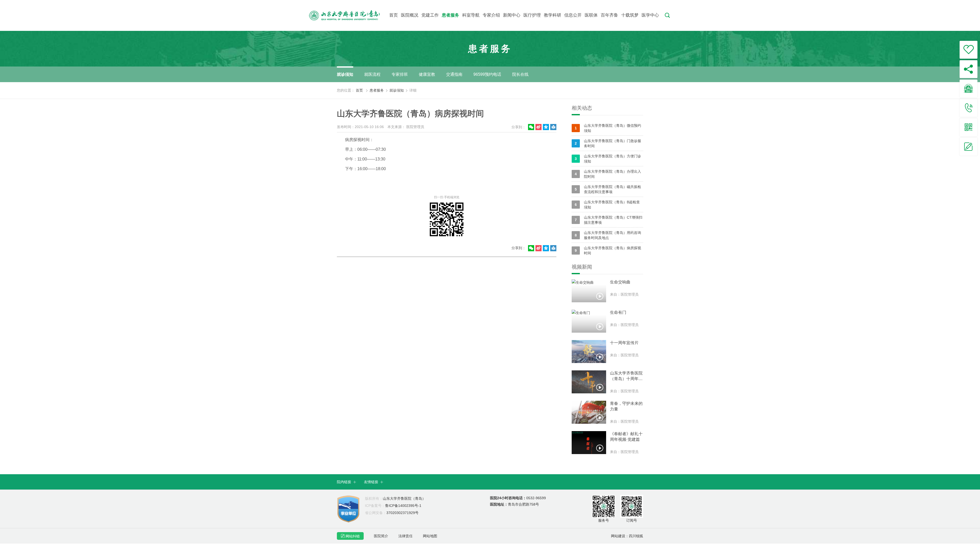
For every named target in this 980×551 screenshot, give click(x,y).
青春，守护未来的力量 (626, 406)
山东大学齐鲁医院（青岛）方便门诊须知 (608, 158)
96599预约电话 (487, 74)
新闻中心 (511, 15)
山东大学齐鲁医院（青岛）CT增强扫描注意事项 (608, 219)
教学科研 (552, 15)
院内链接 (346, 482)
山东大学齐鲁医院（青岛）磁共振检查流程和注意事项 (608, 189)
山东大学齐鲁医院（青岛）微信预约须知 (608, 128)
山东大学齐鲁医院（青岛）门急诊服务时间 (608, 143)
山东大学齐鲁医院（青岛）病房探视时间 (608, 250)
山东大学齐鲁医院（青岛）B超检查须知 (607, 204)
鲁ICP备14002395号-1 (393, 506)
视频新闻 (582, 266)
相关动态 (582, 107)
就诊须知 (345, 74)
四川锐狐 (636, 536)
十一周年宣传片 (624, 343)
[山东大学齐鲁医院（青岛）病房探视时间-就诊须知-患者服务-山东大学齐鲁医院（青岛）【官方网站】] (349, 15)
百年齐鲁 (609, 15)
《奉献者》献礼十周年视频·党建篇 (626, 437)
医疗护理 (532, 15)
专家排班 (399, 74)
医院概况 (409, 15)
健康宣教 (427, 74)
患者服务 (450, 15)
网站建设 (618, 536)
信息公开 (573, 15)
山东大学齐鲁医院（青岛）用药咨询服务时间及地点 (608, 235)
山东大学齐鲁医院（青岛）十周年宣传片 (626, 376)
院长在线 (520, 74)
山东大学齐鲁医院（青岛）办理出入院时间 (608, 174)
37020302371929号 (392, 513)
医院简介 (381, 536)
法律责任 (405, 536)
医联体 (591, 15)
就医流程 (372, 74)
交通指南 (454, 74)
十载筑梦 (630, 15)
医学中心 (650, 15)
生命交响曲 (620, 282)
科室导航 (471, 15)
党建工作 (430, 15)
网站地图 (430, 536)
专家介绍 (491, 15)
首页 (393, 15)
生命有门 (618, 312)
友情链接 (373, 482)
